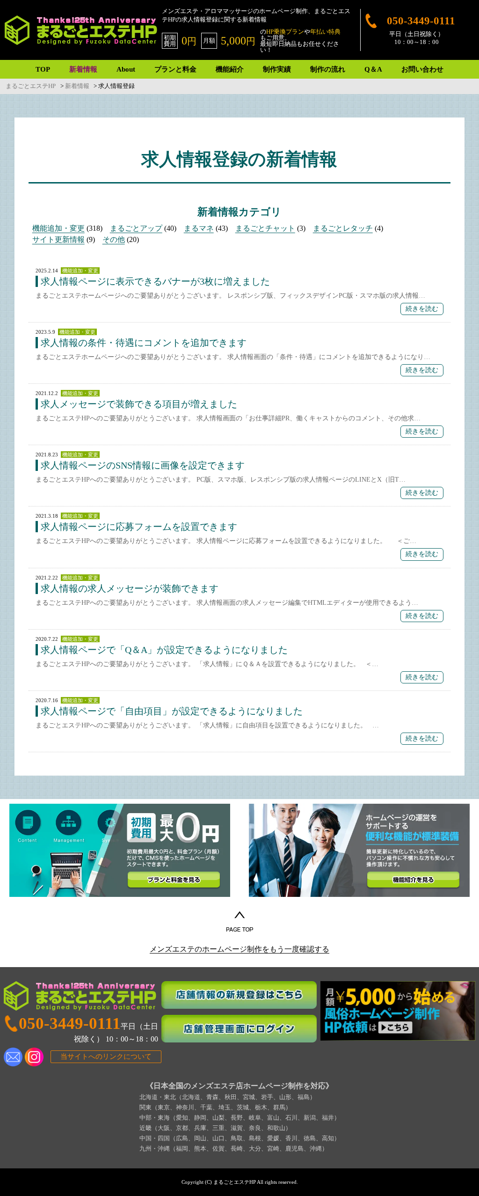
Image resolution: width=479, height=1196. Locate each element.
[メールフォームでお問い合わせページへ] (13, 1057)
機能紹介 (230, 69)
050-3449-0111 (421, 21)
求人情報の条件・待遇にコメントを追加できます (144, 343)
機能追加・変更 (58, 228)
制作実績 (277, 69)
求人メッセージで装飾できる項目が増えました (139, 404)
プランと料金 (175, 69)
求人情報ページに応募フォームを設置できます (139, 526)
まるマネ (199, 228)
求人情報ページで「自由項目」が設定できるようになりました (172, 711)
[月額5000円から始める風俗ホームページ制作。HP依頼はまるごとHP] (398, 1011)
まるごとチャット (265, 228)
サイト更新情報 (58, 239)
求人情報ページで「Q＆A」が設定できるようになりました (164, 650)
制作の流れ (327, 69)
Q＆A (373, 69)
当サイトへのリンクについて (106, 1056)
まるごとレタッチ (343, 228)
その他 (113, 239)
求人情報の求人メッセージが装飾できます (129, 588)
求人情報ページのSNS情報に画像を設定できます (143, 465)
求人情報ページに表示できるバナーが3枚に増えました (155, 281)
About (125, 69)
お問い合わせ (422, 69)
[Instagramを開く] (34, 1057)
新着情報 (83, 69)
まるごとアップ (136, 228)
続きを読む (422, 308)
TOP (43, 69)
